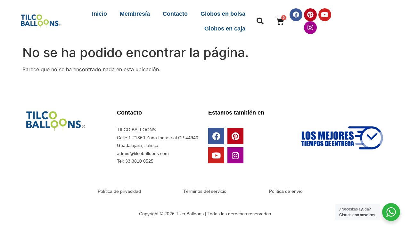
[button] (260, 21)
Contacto (175, 14)
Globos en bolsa (223, 14)
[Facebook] (296, 14)
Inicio (99, 14)
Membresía (135, 14)
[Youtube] (324, 14)
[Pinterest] (310, 14)
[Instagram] (310, 27)
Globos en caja (224, 28)
